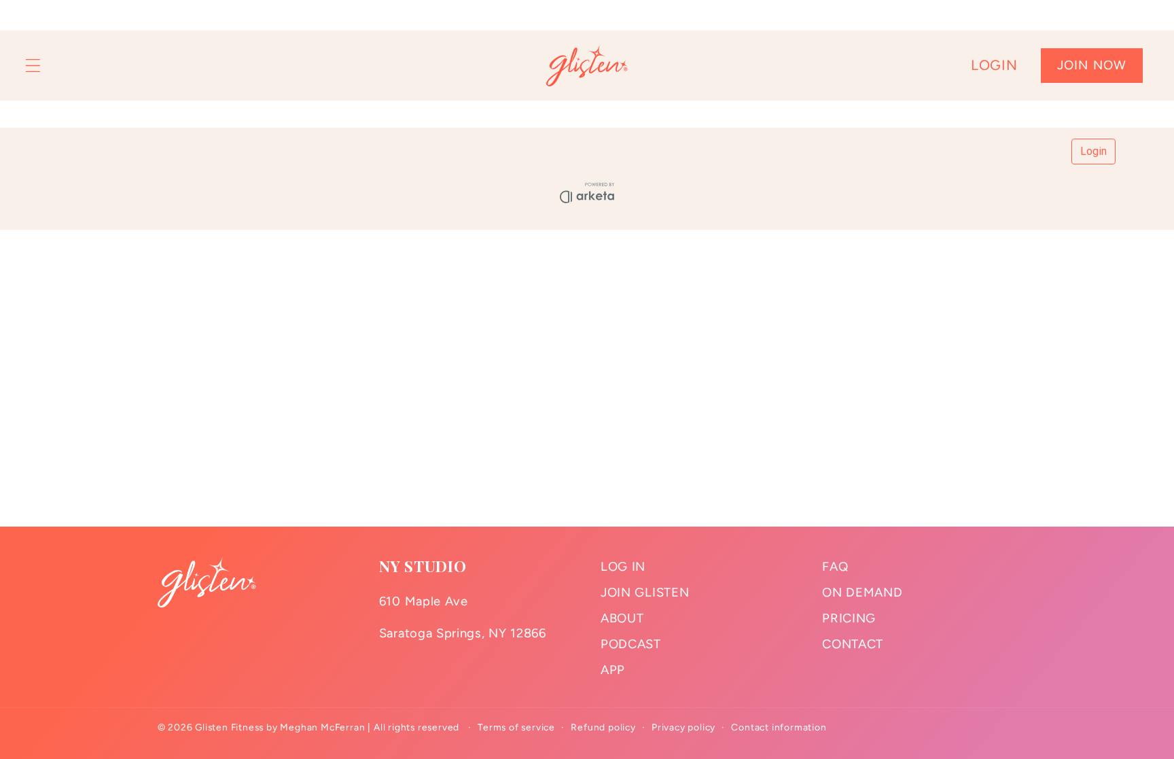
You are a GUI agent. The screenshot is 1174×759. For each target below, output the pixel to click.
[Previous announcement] (28, 15)
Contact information (778, 727)
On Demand (862, 592)
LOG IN (623, 566)
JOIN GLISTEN (645, 592)
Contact (852, 644)
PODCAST (631, 644)
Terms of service (516, 727)
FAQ (835, 566)
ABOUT (622, 618)
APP (613, 670)
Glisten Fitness (229, 727)
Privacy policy (683, 727)
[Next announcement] (1145, 15)
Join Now (1091, 65)
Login (994, 64)
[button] (33, 65)
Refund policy (603, 727)
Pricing (849, 618)
